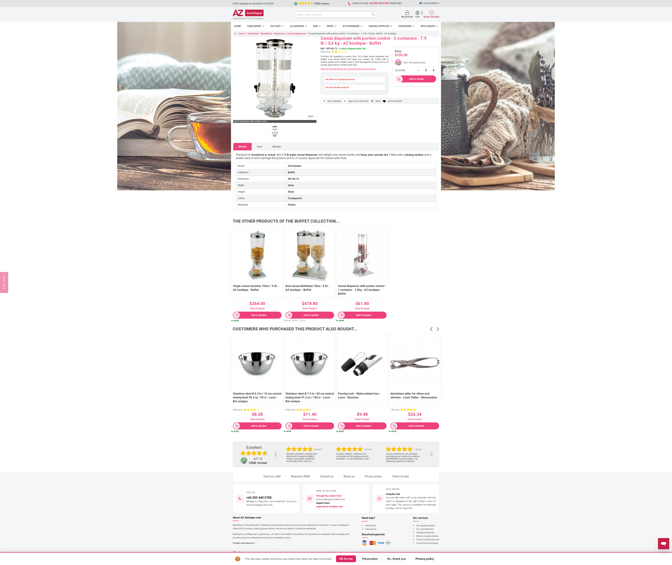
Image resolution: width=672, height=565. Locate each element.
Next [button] (431, 454)
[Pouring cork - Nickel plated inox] (362, 363)
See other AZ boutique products (340, 79)
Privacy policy (373, 476)
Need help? (396, 3)
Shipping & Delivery (425, 532)
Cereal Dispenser (296, 33)
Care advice (370, 529)
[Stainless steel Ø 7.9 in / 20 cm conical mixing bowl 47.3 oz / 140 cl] (310, 363)
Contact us (326, 476)
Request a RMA (300, 476)
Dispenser (279, 33)
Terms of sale (400, 476)
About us (349, 476)
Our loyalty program (425, 525)
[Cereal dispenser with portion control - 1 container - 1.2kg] (362, 255)
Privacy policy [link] (424, 558)
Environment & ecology (427, 543)
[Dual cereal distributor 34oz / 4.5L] (310, 255)
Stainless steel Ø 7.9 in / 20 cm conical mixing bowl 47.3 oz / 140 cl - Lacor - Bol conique (309, 397)
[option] (304, 453)
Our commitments (424, 529)
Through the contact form (329, 495)
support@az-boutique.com (329, 506)
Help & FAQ (370, 525)
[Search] (374, 14)
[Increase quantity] (434, 70)
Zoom (310, 116)
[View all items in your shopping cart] (417, 12)
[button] (405, 498)
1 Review (394, 409)
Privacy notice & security (427, 539)
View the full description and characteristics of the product (348, 69)
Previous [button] (275, 454)
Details (242, 146)
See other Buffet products (337, 87)
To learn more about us (243, 543)
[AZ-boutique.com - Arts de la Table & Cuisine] (248, 14)
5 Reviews (290, 409)
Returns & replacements (427, 536)
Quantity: (400, 70)
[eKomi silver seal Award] (296, 3)
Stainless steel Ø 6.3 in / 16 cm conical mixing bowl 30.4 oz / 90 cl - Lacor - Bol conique (257, 397)
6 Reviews (325, 51)
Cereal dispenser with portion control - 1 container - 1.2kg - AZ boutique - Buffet (362, 289)
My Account (407, 17)
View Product (257, 308)
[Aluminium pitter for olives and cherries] (415, 363)
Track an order (272, 476)
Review (277, 146)
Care (259, 146)
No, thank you (396, 558)
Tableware (253, 33)
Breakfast (266, 33)
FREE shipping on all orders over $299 (253, 3)
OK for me (346, 558)
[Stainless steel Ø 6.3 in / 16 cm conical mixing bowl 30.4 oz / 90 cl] (257, 363)
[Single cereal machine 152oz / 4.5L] (257, 255)
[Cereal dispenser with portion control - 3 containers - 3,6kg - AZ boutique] (274, 131)
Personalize (370, 558)
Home (242, 33)
